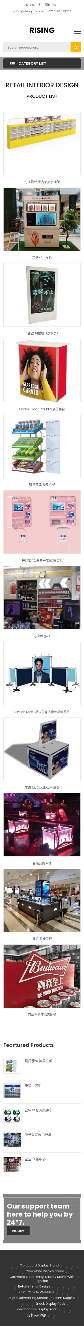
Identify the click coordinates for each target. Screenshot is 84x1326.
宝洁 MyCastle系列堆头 (42, 787)
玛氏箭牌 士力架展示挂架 (42, 182)
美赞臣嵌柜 (33, 1085)
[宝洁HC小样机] (42, 219)
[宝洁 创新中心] (12, 1164)
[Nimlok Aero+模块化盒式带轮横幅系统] (42, 673)
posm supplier (64, 1298)
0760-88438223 (59, 11)
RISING (42, 30)
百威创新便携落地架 (42, 1014)
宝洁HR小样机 (42, 257)
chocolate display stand (45, 1271)
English (31, 4)
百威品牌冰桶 (42, 863)
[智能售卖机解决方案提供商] (42, 521)
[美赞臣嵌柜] (12, 1090)
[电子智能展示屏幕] (12, 1139)
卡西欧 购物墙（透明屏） (42, 333)
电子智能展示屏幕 (38, 1134)
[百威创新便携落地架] (42, 976)
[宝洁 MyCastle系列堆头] (42, 749)
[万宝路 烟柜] (42, 597)
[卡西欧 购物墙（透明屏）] (42, 295)
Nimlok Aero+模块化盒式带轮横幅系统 (42, 712)
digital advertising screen (28, 1298)
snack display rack (50, 1303)
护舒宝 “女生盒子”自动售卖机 (42, 560)
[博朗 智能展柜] (42, 900)
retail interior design (34, 1286)
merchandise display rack (37, 1309)
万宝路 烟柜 (42, 636)
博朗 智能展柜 (42, 939)
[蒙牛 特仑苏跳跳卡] (12, 1115)
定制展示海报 (36, 1315)
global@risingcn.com (27, 11)
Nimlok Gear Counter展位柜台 (42, 409)
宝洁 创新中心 (35, 1159)
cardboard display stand (39, 1265)
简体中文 (51, 4)
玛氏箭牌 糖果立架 (42, 485)
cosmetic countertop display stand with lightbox (42, 1279)
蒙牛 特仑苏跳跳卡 (38, 1110)
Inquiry (18, 1231)
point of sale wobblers (36, 1292)
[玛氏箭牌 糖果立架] (42, 446)
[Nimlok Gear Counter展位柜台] (42, 370)
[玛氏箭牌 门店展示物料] (42, 143)
